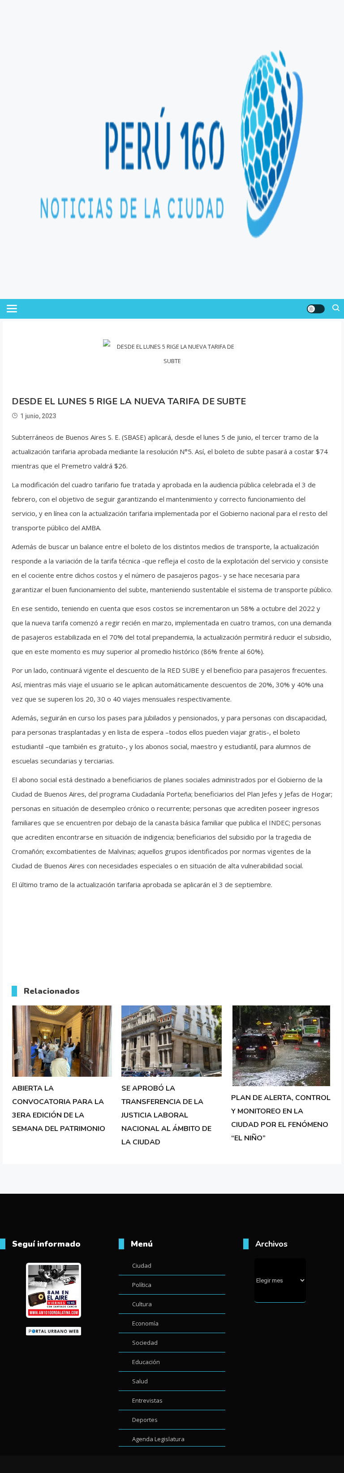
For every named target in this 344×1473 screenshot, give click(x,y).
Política (141, 1285)
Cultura (142, 1304)
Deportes (145, 1420)
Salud (140, 1381)
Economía (145, 1323)
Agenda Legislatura (158, 1439)
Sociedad (145, 1343)
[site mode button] (316, 308)
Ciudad (141, 1265)
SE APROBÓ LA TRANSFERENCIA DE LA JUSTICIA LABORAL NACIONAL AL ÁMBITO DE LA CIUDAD (166, 1115)
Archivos (271, 1244)
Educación (146, 1362)
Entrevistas (147, 1400)
